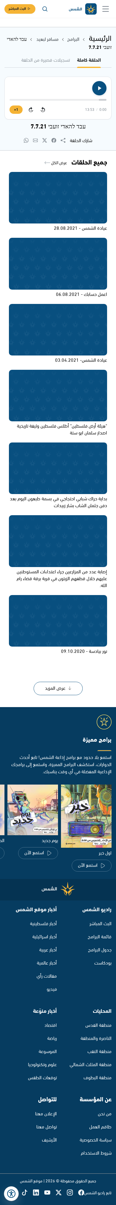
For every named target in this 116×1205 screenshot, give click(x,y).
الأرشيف (49, 1140)
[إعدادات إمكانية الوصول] (11, 1194)
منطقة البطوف (98, 1077)
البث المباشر (17, 8)
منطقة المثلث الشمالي (91, 1064)
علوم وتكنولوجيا (42, 1064)
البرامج (73, 39)
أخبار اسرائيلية (44, 937)
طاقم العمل (100, 1127)
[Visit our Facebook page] (81, 1193)
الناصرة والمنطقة (96, 1038)
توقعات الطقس (42, 1077)
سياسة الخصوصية (96, 1140)
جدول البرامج (100, 950)
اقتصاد (50, 1025)
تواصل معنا (46, 1127)
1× (16, 110)
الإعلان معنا (46, 1114)
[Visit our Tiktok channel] (27, 1193)
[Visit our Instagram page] (72, 1193)
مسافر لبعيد (47, 39)
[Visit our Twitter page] (61, 1193)
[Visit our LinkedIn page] (38, 1193)
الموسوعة (48, 1051)
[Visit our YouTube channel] (50, 1193)
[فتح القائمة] (106, 9)
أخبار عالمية (47, 963)
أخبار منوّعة (45, 1011)
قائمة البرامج (100, 937)
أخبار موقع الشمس (36, 910)
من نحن (105, 1114)
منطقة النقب (99, 1051)
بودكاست (103, 963)
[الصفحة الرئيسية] (82, 9)
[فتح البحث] (45, 9)
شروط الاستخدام (96, 1153)
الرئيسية (100, 38)
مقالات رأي (47, 976)
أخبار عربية (48, 950)
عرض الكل (58, 163)
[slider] (58, 100)
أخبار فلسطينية (43, 923)
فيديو (52, 989)
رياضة (52, 1038)
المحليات (102, 1011)
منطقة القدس (98, 1025)
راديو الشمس (97, 910)
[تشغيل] (99, 88)
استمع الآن (88, 865)
